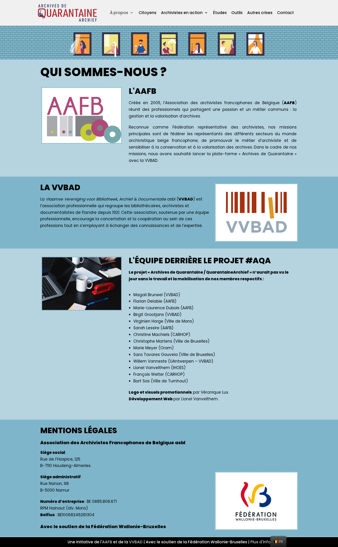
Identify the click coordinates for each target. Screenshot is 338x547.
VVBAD (136, 542)
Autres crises (259, 12)
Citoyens (147, 12)
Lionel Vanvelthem (199, 399)
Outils (237, 12)
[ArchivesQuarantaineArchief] (67, 13)
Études (220, 12)
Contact (285, 12)
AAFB (107, 542)
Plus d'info (260, 542)
